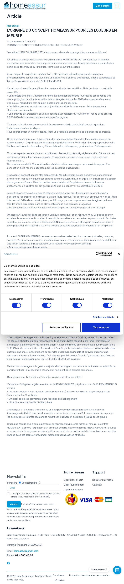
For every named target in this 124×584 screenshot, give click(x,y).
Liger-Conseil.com (73, 479)
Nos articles (13, 25)
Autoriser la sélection (61, 327)
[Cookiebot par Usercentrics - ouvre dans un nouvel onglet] (98, 254)
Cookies (59, 580)
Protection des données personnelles (89, 575)
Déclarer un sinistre (102, 479)
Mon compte (102, 5)
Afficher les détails (103, 317)
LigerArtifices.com (73, 489)
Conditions (58, 575)
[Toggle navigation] (117, 6)
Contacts (97, 484)
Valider (14, 504)
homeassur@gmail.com (26, 551)
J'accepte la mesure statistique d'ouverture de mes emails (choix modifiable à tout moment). (35, 495)
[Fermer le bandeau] (119, 254)
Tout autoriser (101, 327)
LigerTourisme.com (74, 484)
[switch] (46, 305)
